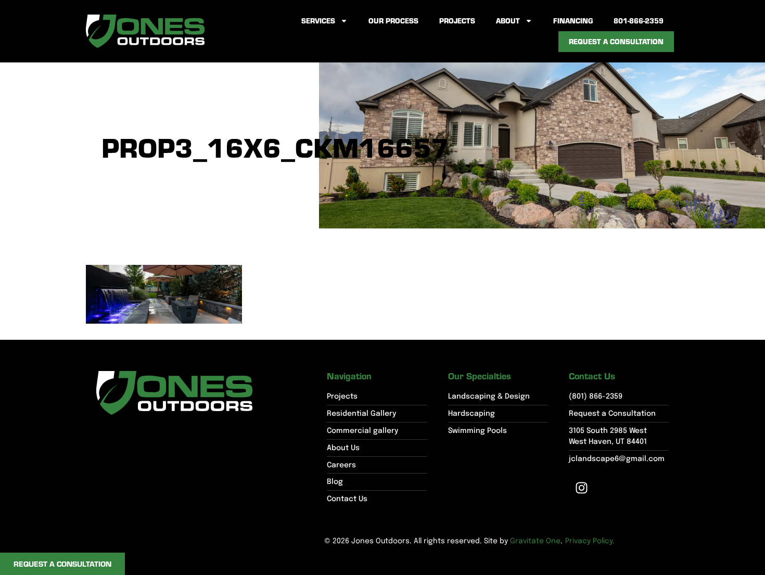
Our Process (393, 20)
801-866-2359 (639, 20)
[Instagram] (582, 488)
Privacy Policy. (590, 541)
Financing (573, 20)
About (508, 20)
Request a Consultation (616, 41)
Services (318, 20)
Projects (457, 20)
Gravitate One (535, 541)
